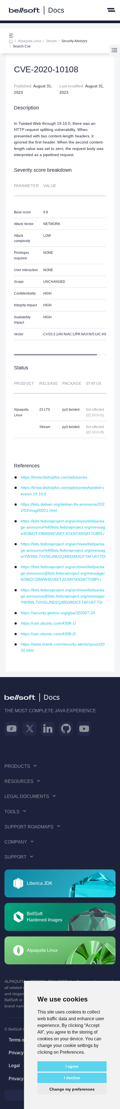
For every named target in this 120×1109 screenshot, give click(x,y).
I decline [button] (72, 1077)
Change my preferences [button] (72, 1089)
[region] (60, 265)
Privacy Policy (23, 1052)
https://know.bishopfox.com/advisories (54, 477)
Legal (14, 1065)
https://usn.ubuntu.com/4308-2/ (48, 634)
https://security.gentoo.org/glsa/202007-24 (58, 613)
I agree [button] (72, 1066)
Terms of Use (22, 1040)
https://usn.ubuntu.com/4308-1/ (48, 623)
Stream (51, 41)
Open (11, 36)
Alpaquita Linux (30, 41)
